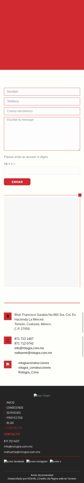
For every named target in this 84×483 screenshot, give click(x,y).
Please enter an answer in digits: (26, 157)
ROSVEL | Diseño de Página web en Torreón (52, 478)
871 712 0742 (24, 343)
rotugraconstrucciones (33, 363)
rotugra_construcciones (34, 367)
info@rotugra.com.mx (29, 348)
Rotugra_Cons (28, 372)
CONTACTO (14, 427)
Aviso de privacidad (42, 475)
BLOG (10, 422)
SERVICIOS (13, 412)
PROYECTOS (14, 417)
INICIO (10, 402)
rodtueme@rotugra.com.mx (33, 352)
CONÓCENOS (14, 407)
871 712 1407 (24, 338)
